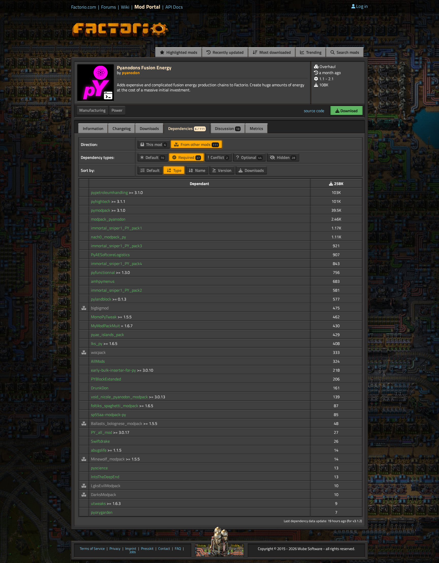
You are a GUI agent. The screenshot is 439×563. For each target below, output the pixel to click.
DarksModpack (103, 494)
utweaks (99, 503)
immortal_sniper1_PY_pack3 (116, 246)
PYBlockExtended (106, 379)
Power (117, 110)
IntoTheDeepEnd (105, 477)
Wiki (125, 7)
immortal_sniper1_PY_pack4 (116, 263)
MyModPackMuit (106, 326)
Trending (313, 52)
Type (176, 170)
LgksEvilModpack (105, 486)
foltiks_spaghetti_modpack (115, 406)
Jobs (133, 552)
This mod (155, 144)
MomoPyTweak (104, 317)
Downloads (149, 128)
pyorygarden (102, 512)
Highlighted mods (181, 52)
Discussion (227, 128)
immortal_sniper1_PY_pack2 (116, 290)
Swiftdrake (100, 441)
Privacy (114, 549)
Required (188, 157)
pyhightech (101, 201)
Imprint (130, 549)
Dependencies (186, 128)
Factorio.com (83, 7)
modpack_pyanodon (108, 219)
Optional (251, 157)
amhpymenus (102, 281)
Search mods (347, 52)
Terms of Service (92, 549)
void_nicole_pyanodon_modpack (120, 397)
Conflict (219, 157)
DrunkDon (99, 388)
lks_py (97, 343)
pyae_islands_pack (107, 335)
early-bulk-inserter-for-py (114, 370)
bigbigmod (99, 308)
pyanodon (131, 73)
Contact (164, 549)
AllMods (98, 361)
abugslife (99, 450)
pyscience (99, 468)
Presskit (147, 549)
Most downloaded (274, 52)
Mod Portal (147, 6)
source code (314, 111)
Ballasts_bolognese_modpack (117, 423)
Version (224, 170)
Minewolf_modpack (108, 459)
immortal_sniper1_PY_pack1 (116, 228)
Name (199, 170)
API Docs (174, 7)
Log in (362, 6)
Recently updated (228, 52)
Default (154, 157)
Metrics (256, 128)
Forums (108, 7)
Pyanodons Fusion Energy (144, 67)
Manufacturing (92, 110)
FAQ (178, 549)
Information (93, 128)
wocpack (98, 352)
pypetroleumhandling (110, 192)
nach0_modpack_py (108, 237)
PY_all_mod (102, 432)
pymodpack (101, 210)
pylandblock (101, 299)
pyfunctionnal (103, 272)
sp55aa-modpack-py (108, 414)
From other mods (199, 144)
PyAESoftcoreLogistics (110, 255)
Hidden (285, 157)
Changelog (122, 128)
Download (348, 111)
